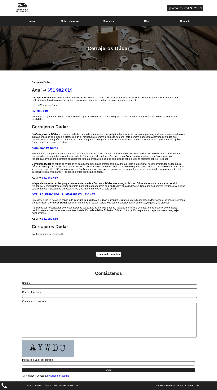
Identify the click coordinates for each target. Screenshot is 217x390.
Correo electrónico (31, 292)
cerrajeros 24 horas (45, 148)
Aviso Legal (160, 385)
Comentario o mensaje (34, 301)
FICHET (90, 194)
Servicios (108, 21)
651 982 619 (60, 90)
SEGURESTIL (74, 194)
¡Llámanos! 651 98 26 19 (185, 8)
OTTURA (38, 194)
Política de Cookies (192, 385)
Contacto (185, 21)
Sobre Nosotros (70, 21)
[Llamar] (4, 385)
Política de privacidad (174, 385)
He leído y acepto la (47, 376)
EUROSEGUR (54, 194)
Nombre (26, 283)
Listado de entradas (108, 254)
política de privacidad (58, 376)
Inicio (32, 21)
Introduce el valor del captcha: (37, 360)
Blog (147, 21)
